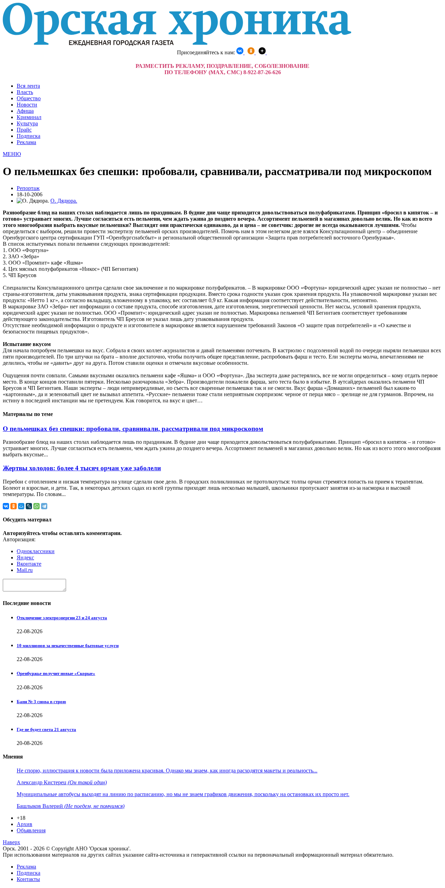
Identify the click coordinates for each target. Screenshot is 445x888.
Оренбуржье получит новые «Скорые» (56, 673)
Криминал (29, 117)
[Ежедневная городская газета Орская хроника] (177, 44)
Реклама (26, 142)
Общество (29, 98)
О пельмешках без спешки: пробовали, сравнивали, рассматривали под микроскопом (133, 428)
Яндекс (25, 557)
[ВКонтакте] (6, 506)
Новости (27, 105)
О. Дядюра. (63, 201)
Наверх (11, 842)
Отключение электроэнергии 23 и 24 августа (62, 617)
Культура (27, 123)
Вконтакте (29, 564)
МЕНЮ (12, 154)
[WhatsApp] (36, 506)
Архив (24, 824)
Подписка (28, 136)
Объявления (31, 830)
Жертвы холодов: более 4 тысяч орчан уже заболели (82, 468)
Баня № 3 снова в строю (41, 701)
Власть (25, 92)
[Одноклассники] (13, 506)
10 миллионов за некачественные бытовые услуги (68, 645)
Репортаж (28, 188)
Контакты (28, 879)
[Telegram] (44, 506)
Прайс (24, 130)
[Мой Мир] (21, 506)
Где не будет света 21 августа (46, 729)
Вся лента (28, 86)
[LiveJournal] (29, 506)
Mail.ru (25, 570)
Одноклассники (36, 551)
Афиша (25, 111)
